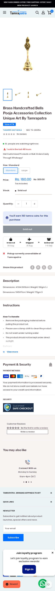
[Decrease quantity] (18, 204)
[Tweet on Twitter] (44, 267)
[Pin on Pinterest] (38, 267)
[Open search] (37, 12)
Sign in (29, 569)
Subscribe (13, 537)
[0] (49, 12)
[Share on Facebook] (32, 267)
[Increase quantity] (34, 204)
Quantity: (8, 203)
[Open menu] (4, 12)
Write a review (27, 431)
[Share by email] (50, 267)
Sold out (27, 229)
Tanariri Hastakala (12, 130)
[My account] (43, 12)
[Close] (52, 553)
